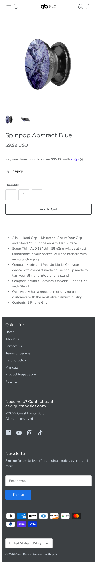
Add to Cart (48, 209)
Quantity (12, 185)
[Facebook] (8, 433)
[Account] (78, 7)
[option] (48, 61)
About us (12, 339)
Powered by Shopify (44, 554)
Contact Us (13, 346)
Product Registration (20, 374)
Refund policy (15, 360)
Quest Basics (23, 554)
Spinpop (16, 171)
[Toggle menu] (9, 7)
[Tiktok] (40, 433)
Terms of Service (17, 353)
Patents (11, 381)
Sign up (18, 494)
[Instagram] (29, 433)
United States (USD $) (26, 543)
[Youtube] (19, 433)
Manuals (11, 367)
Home (9, 332)
